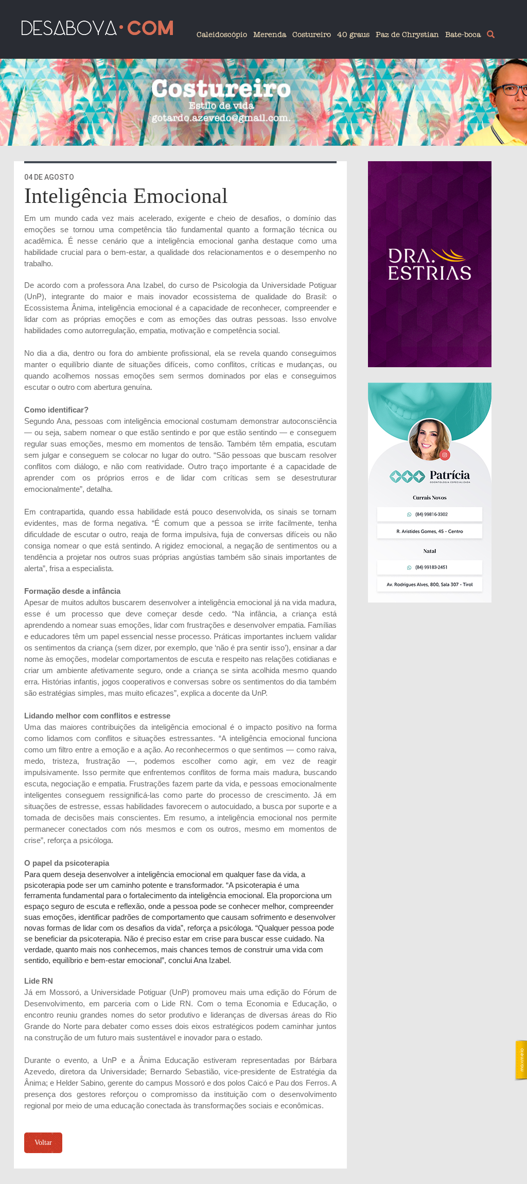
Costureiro (311, 34)
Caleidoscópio (222, 34)
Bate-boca (463, 34)
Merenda (269, 34)
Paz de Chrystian (407, 34)
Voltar (43, 1142)
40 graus (353, 34)
